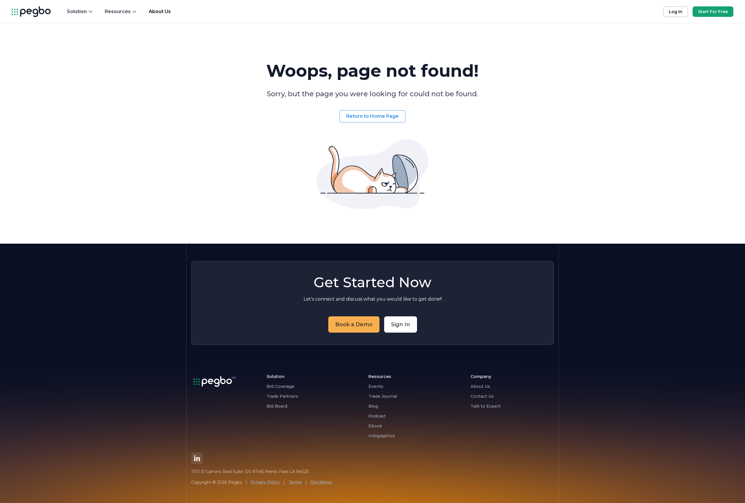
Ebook (375, 426)
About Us (480, 386)
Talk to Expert (486, 406)
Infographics (381, 435)
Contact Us (482, 396)
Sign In (400, 324)
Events (375, 386)
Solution (77, 11)
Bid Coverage (280, 386)
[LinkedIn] (197, 458)
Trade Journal (382, 396)
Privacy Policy (265, 482)
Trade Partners (282, 396)
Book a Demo (353, 324)
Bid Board (277, 406)
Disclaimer (321, 482)
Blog (373, 406)
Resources (118, 11)
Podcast (377, 416)
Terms (295, 482)
